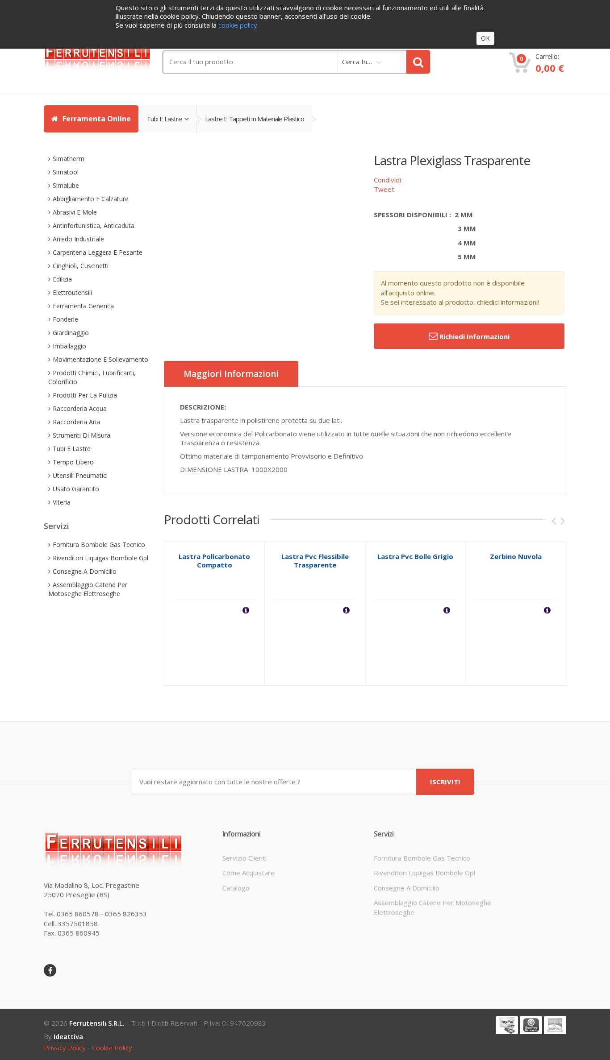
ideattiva (68, 1036)
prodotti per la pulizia (85, 395)
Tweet (384, 189)
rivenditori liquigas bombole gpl (100, 558)
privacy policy (65, 1047)
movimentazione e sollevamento (100, 359)
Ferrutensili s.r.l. (97, 1023)
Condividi (387, 179)
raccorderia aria (76, 422)
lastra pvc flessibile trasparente (315, 560)
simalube (66, 185)
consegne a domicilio (85, 571)
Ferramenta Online (96, 119)
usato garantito (76, 488)
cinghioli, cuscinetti (81, 265)
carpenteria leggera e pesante (97, 252)
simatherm (68, 158)
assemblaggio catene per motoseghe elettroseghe (87, 589)
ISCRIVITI (445, 781)
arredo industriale (78, 239)
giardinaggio (71, 332)
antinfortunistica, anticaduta (93, 225)
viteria (62, 502)
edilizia (62, 279)
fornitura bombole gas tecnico (99, 544)
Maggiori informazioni (231, 374)
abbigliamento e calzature (91, 199)
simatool (66, 172)
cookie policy (112, 1047)
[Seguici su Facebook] (50, 970)
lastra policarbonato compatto (214, 560)
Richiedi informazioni (474, 336)
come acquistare (248, 872)
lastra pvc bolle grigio (415, 556)
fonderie (65, 319)
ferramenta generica (83, 306)
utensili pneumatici (80, 475)
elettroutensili (72, 292)
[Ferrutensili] (104, 56)
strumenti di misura (81, 435)
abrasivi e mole (75, 212)
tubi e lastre (165, 118)
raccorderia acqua (80, 408)
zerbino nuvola (516, 556)
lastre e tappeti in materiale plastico (254, 118)
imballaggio (69, 346)
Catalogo (236, 887)
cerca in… (357, 61)
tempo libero (73, 462)
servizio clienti (244, 857)
